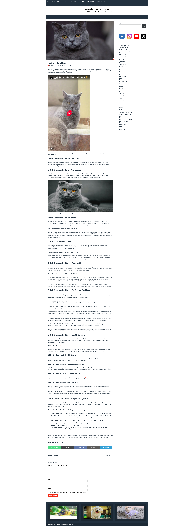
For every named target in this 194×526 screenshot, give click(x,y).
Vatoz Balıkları (122, 100)
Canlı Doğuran (122, 54)
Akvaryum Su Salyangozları (126, 51)
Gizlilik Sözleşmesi (72, 17)
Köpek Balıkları (123, 73)
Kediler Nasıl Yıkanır (124, 121)
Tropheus (121, 98)
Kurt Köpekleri (122, 76)
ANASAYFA (50, 17)
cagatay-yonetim (61, 65)
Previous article (53, 455)
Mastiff (120, 80)
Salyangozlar (122, 91)
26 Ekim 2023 (52, 65)
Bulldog (121, 52)
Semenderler (50, 4)
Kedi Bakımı (122, 117)
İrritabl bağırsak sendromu (87, 377)
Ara (120, 23)
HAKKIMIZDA (59, 17)
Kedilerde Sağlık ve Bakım (125, 119)
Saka (120, 90)
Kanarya (121, 66)
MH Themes (70, 524)
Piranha (121, 86)
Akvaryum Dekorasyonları (125, 114)
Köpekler (72, 1)
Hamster (60, 4)
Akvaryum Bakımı (123, 111)
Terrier (120, 96)
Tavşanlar (90, 1)
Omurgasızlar (122, 83)
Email (49, 483)
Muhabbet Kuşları (123, 81)
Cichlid (121, 57)
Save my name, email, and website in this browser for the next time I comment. (68, 492)
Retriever (121, 88)
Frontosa (121, 59)
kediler (104, 69)
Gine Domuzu (100, 1)
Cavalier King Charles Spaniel (126, 56)
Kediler (81, 1)
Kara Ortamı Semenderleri (125, 68)
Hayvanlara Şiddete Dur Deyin (75, 4)
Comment (50, 468)
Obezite (63, 346)
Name (49, 479)
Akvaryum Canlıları (52, 1)
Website (50, 488)
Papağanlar (122, 85)
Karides (121, 69)
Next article (109, 455)
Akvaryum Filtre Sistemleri (125, 112)
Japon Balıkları (122, 64)
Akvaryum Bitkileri (123, 47)
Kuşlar (64, 1)
